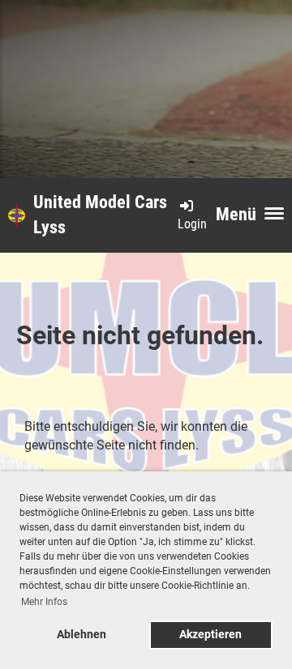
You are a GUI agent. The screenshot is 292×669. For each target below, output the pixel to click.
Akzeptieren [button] (210, 634)
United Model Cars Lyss (100, 214)
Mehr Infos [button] (44, 601)
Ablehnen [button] (81, 634)
